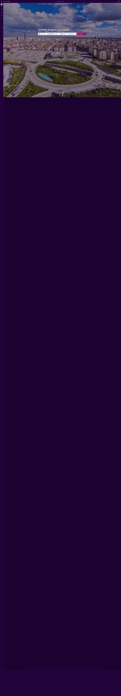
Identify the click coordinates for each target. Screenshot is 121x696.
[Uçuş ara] (1, 4)
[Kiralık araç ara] (1, 8)
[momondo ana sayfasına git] (6, 1)
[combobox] (40, 31)
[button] (2, 1)
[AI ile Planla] (1, 10)
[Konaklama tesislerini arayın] (1, 6)
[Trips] (1, 13)
